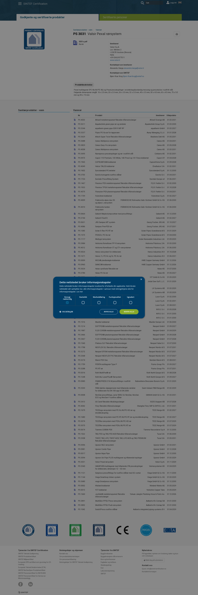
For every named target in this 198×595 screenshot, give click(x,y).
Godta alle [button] (129, 312)
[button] (66, 312)
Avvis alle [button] (108, 312)
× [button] (141, 279)
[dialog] (99, 297)
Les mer (80, 292)
